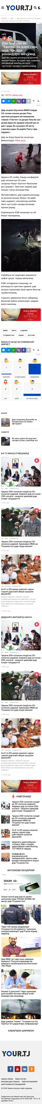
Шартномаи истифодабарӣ (13, 1084)
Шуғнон (31, 335)
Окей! (17, 398)
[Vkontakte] (24, 1069)
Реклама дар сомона (10, 1082)
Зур (5, 398)
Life (4, 34)
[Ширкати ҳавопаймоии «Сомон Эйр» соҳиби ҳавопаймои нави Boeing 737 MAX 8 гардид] (5, 845)
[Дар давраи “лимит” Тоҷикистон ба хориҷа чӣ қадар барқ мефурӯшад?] (21, 1009)
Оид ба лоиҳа (7, 1079)
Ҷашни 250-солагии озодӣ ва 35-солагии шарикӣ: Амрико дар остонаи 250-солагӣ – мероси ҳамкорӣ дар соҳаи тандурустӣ (21, 495)
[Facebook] (10, 1069)
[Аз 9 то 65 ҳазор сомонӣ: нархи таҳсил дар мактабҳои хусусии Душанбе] (21, 569)
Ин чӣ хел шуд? (32, 398)
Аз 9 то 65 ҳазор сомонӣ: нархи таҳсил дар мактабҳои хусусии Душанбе (17, 591)
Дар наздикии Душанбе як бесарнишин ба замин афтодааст (24, 421)
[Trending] (4, 38)
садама (24, 330)
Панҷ (14, 330)
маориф (8, 586)
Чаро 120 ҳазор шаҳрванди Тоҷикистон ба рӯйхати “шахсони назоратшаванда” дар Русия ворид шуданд (19, 930)
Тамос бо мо (20, 1079)
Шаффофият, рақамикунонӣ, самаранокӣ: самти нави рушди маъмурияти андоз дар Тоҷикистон (25, 858)
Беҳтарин (6, 377)
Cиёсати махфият (30, 1082)
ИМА (6, 488)
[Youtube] (17, 1069)
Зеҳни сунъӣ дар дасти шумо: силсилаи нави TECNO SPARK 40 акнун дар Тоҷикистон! (18, 898)
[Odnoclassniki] (31, 1069)
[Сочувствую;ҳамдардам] (9, 38)
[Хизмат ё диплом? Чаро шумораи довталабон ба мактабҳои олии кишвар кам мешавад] (21, 979)
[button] (2, 7)
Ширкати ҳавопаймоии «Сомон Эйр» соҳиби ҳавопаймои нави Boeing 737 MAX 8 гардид (25, 845)
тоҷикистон (8, 335)
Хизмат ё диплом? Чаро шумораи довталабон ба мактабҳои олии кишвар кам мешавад (18, 993)
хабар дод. (20, 140)
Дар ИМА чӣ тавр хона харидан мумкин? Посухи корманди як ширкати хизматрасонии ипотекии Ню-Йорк (19, 962)
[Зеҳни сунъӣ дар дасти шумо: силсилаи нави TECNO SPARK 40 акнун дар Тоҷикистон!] (21, 884)
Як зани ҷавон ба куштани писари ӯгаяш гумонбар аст (25, 439)
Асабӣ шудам (20, 377)
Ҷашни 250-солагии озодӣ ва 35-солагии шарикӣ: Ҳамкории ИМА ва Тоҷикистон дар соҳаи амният (19, 543)
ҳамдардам (34, 377)
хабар (21, 335)
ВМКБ (5, 330)
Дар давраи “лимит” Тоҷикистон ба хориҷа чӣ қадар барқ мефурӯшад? (19, 1022)
